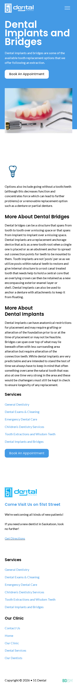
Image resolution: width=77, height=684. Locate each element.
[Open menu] (67, 8)
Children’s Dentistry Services (24, 427)
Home (9, 635)
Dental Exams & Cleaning (22, 412)
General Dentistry (17, 404)
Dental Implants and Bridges (24, 441)
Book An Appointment (26, 453)
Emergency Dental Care (21, 419)
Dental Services (15, 650)
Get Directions (15, 538)
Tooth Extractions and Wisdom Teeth (30, 434)
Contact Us (12, 628)
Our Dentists (13, 658)
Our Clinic (12, 643)
